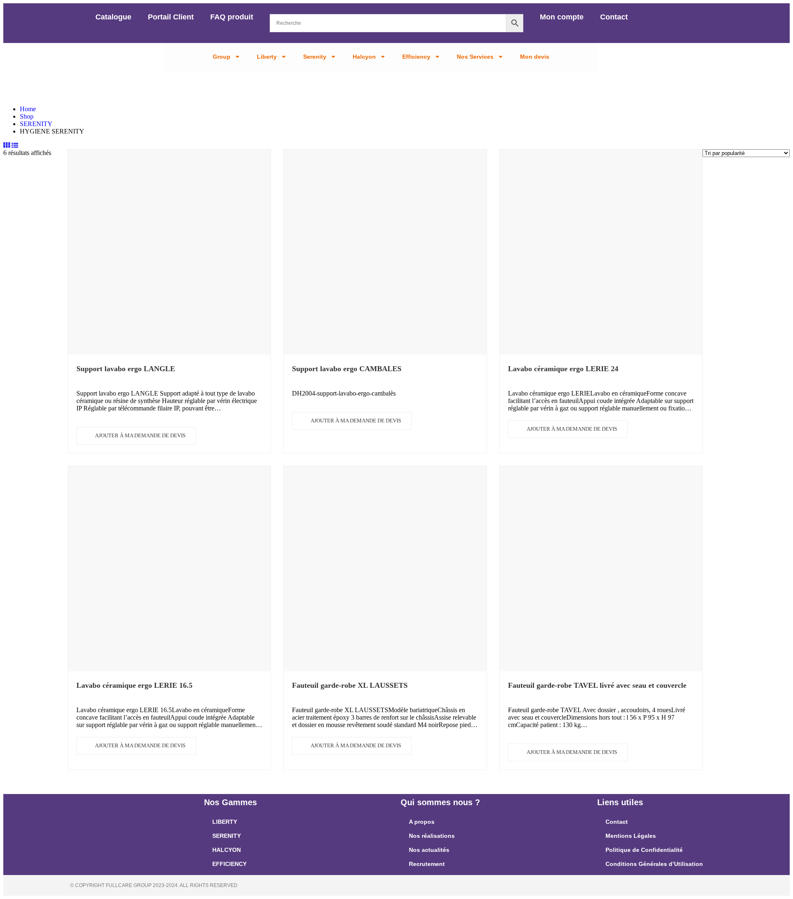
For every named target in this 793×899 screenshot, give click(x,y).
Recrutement (427, 864)
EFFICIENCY (229, 864)
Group (221, 56)
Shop (26, 116)
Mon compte (562, 17)
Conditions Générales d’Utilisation (654, 864)
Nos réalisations (432, 835)
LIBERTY (224, 821)
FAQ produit (231, 17)
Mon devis (534, 56)
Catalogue (113, 17)
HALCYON (226, 850)
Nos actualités (429, 850)
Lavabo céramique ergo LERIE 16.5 (134, 685)
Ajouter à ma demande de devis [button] (140, 435)
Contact (614, 17)
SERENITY (36, 123)
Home (28, 108)
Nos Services (475, 56)
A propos (421, 821)
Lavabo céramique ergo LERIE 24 (563, 369)
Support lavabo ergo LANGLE (125, 369)
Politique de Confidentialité (644, 850)
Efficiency (416, 56)
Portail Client (171, 17)
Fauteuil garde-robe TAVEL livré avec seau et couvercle (597, 685)
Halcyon (364, 56)
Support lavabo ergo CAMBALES (346, 369)
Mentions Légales (630, 835)
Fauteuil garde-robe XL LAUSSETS (350, 685)
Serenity (314, 56)
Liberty (267, 56)
